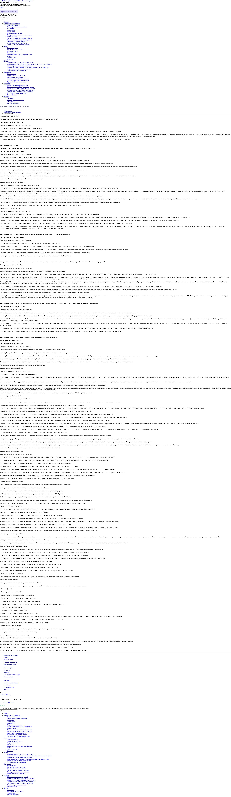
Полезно (6, 96)
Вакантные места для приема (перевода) (19, 40)
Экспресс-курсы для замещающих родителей (21, 90)
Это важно (10, 98)
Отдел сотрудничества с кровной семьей (19, 66)
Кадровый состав (12, 51)
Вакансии (10, 53)
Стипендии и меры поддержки (16, 41)
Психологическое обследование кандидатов (20, 87)
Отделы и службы (8, 668)
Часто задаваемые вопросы (15, 100)
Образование (11, 30)
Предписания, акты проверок (16, 75)
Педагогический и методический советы (19, 54)
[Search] (17, 9)
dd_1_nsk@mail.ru (9, 702)
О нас (5, 46)
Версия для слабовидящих (11, 11)
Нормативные (11, 74)
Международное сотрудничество (17, 43)
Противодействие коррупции (16, 82)
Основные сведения (13, 25)
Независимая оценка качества (16, 77)
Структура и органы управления (17, 27)
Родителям (7, 83)
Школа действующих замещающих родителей (21, 88)
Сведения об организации (12, 23)
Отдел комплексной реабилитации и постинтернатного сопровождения (29, 64)
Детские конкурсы (13, 103)
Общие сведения (12, 48)
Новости (6, 657)
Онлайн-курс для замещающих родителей (20, 91)
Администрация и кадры (15, 49)
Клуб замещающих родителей (16, 93)
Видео (9, 56)
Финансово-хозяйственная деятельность (19, 38)
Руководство (11, 31)
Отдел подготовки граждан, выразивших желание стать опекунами (28, 67)
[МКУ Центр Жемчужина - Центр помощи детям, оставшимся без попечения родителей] (16, 1)
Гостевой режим (12, 95)
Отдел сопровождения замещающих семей (20, 62)
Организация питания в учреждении (18, 44)
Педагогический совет (10, 664)
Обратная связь (12, 57)
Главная (6, 22)
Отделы (6, 61)
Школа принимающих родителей (17, 85)
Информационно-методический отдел (19, 69)
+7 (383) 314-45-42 (5, 694)
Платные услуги (12, 36)
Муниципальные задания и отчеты (18, 80)
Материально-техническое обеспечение (19, 35)
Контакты (10, 59)
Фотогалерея (11, 101)
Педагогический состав (14, 33)
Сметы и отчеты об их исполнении (18, 79)
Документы (10, 28)
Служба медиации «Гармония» (16, 70)
